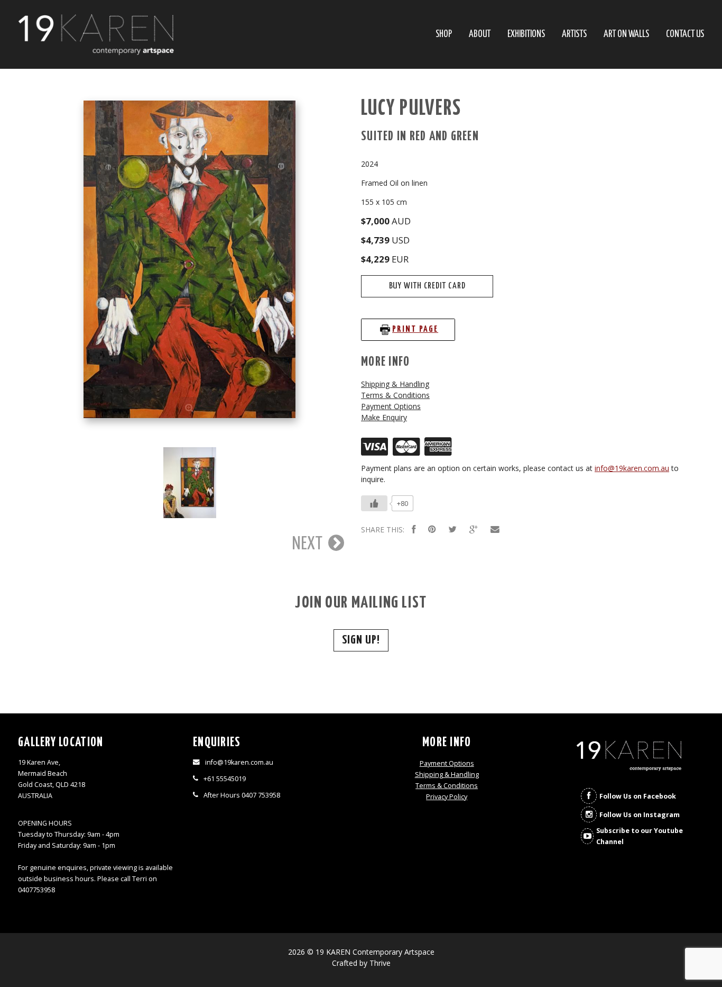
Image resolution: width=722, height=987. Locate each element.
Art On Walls (626, 34)
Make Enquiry (384, 417)
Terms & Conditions (395, 395)
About (479, 34)
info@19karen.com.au (632, 468)
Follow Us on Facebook (637, 796)
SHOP (444, 34)
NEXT (309, 544)
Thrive (380, 963)
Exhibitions (526, 34)
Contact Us (685, 34)
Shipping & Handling (395, 384)
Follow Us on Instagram (639, 814)
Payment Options (391, 406)
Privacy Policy (446, 796)
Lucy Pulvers (411, 108)
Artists (574, 34)
